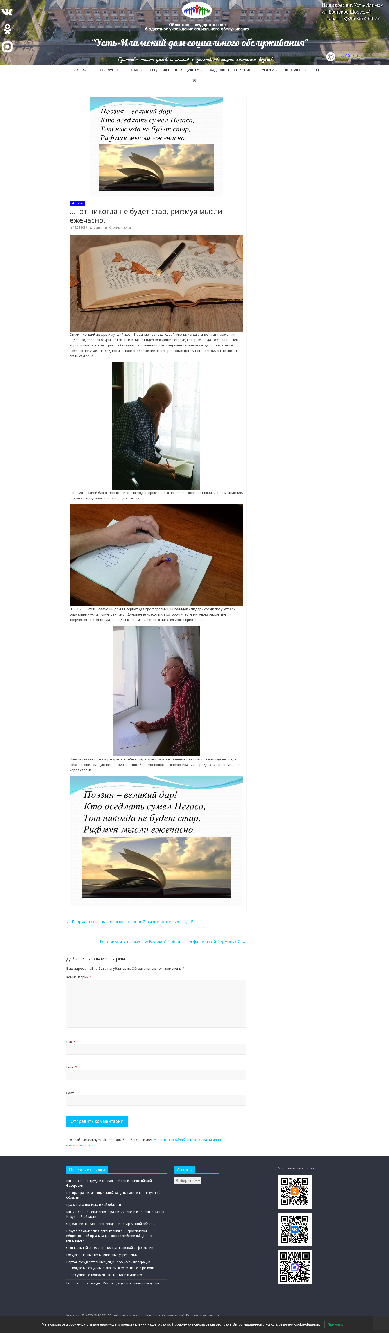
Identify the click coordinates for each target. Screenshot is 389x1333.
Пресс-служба (106, 70)
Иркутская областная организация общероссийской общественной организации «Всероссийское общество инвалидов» (109, 1235)
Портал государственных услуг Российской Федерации (108, 1262)
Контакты (294, 70)
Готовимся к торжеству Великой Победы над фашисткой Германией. (173, 941)
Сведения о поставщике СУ (174, 70)
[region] (194, 32)
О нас (134, 70)
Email (71, 1067)
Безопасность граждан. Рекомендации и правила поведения (112, 1283)
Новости (77, 203)
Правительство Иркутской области (93, 1204)
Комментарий (78, 977)
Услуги (268, 70)
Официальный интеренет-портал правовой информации (109, 1247)
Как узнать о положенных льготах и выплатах (106, 1275)
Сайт (70, 1093)
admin (98, 227)
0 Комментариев (120, 227)
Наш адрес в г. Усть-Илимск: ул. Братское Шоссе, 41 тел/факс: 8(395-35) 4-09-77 (353, 11)
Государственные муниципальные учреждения (102, 1255)
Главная (79, 70)
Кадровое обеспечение (230, 70)
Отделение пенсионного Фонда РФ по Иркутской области (111, 1224)
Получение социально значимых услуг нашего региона (113, 1268)
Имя (70, 1041)
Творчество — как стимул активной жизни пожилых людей (129, 921)
